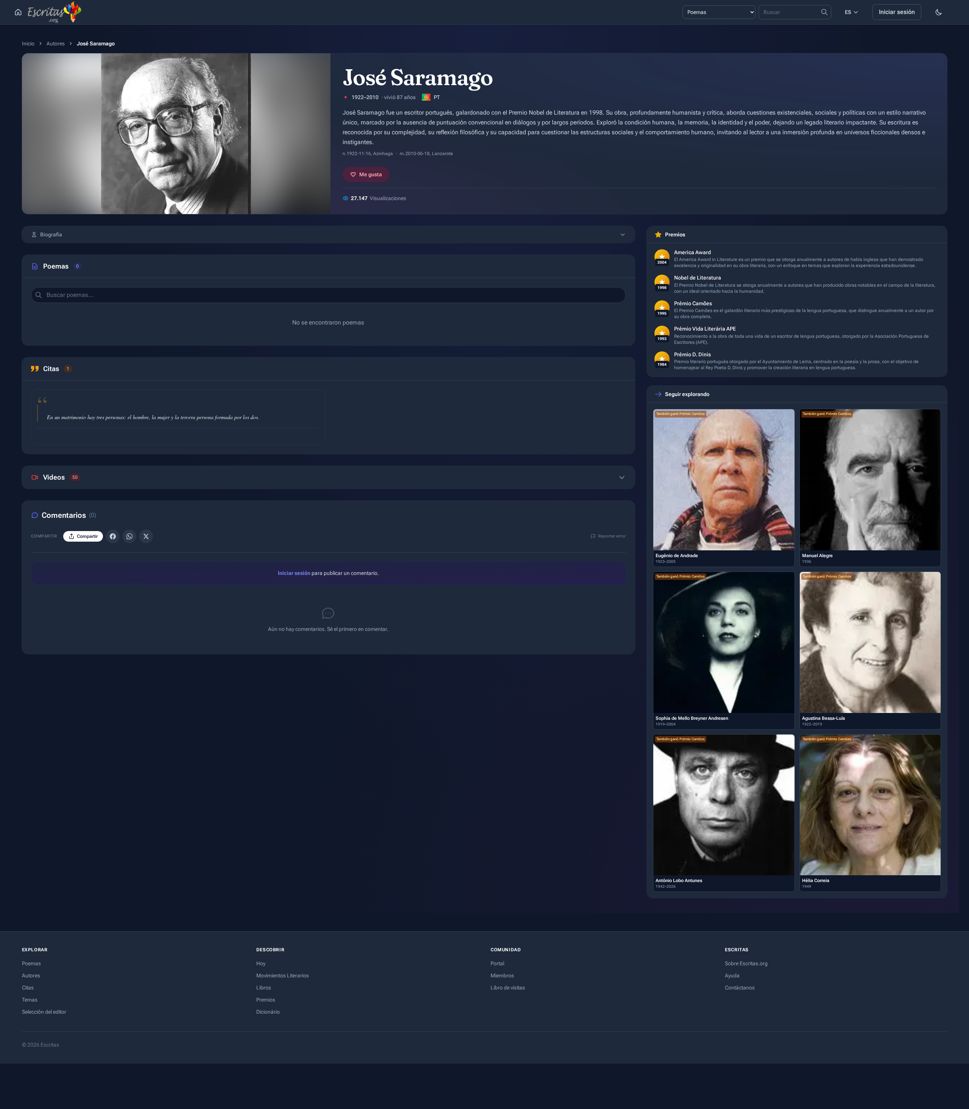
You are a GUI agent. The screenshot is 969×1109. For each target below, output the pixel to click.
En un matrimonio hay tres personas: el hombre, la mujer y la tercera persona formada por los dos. (153, 417)
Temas (29, 1000)
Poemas (31, 963)
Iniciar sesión (897, 12)
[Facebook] (113, 536)
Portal (497, 963)
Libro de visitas (508, 988)
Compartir (308, 435)
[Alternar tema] (938, 12)
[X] (146, 536)
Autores (56, 43)
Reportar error (612, 536)
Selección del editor (44, 1012)
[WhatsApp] (129, 536)
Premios (265, 1000)
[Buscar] (38, 295)
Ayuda (732, 975)
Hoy (260, 963)
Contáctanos (740, 988)
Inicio (28, 43)
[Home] (18, 12)
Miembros (502, 975)
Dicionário (268, 1012)
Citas (28, 988)
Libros (263, 988)
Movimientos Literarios (282, 975)
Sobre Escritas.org (746, 963)
